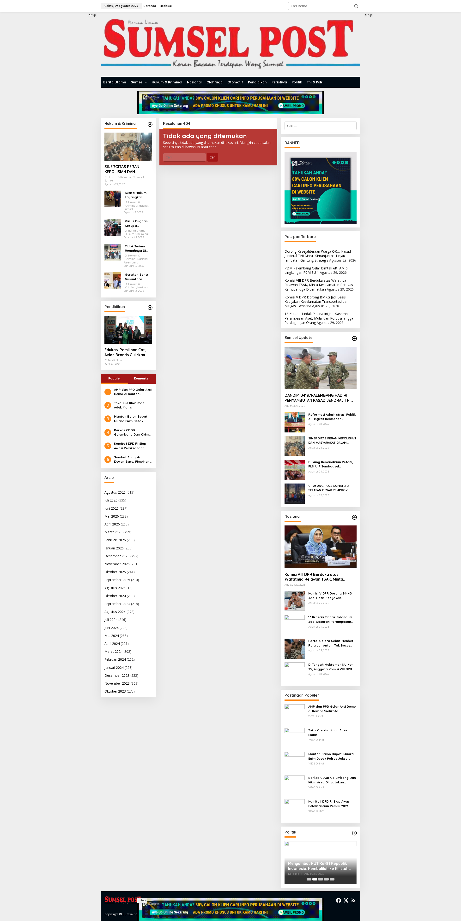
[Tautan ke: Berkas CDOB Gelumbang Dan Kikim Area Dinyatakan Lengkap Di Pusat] (295, 785)
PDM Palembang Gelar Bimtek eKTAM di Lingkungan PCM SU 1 (316, 270)
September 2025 (117, 579)
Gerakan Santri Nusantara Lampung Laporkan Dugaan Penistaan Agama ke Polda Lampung (138, 277)
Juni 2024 (111, 627)
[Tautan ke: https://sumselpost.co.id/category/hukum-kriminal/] (150, 124)
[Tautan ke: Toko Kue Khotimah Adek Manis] (295, 737)
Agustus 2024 (115, 611)
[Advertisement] (82, 85)
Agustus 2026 (115, 492)
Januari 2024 (114, 667)
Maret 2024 (113, 651)
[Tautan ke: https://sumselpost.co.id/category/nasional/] (354, 517)
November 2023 (117, 683)
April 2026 (112, 524)
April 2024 (112, 643)
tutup (92, 15)
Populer (114, 378)
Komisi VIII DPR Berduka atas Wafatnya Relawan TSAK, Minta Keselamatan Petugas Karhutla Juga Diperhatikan (319, 284)
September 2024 (117, 603)
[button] (356, 6)
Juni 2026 (111, 508)
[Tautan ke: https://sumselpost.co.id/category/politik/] (354, 833)
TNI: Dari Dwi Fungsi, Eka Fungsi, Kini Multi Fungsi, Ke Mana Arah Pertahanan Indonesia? (317, 866)
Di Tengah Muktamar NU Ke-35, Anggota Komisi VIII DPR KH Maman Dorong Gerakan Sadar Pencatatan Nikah (330, 667)
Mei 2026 (111, 516)
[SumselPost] (230, 44)
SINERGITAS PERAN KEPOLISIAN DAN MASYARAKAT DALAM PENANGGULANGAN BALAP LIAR (123, 169)
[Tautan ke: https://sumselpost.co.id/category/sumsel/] (354, 338)
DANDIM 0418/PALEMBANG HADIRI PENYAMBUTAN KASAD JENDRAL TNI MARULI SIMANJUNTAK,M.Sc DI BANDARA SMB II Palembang (318, 398)
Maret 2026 (113, 532)
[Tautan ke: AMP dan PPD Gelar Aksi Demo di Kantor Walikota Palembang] (295, 714)
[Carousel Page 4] (326, 879)
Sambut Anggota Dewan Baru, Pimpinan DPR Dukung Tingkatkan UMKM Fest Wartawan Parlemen (133, 459)
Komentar (142, 378)
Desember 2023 (116, 675)
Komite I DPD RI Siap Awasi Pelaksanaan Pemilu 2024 (130, 446)
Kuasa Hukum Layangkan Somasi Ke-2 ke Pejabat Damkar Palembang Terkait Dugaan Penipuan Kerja (138, 195)
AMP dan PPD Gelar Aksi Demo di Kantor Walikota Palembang (133, 392)
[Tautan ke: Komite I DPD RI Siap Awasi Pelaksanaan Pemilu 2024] (295, 809)
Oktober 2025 (115, 572)
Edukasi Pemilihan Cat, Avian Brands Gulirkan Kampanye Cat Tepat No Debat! (127, 352)
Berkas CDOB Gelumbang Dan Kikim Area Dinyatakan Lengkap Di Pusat (131, 432)
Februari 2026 (115, 540)
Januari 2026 (114, 548)
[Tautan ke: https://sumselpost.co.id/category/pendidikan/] (150, 307)
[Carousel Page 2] (314, 879)
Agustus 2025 (115, 588)
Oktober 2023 (115, 691)
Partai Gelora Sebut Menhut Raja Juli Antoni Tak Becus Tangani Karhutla (330, 643)
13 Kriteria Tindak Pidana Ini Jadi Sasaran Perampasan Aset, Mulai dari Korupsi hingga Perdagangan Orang (319, 318)
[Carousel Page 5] (332, 879)
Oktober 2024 (115, 596)
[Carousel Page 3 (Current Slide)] (320, 879)
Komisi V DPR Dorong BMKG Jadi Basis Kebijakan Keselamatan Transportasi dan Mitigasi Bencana (316, 301)
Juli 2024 (110, 619)
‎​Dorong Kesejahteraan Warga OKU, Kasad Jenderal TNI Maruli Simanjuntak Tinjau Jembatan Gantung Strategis (318, 255)
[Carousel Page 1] (309, 879)
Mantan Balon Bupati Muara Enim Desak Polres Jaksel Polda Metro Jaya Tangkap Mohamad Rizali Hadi (131, 418)
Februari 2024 (115, 659)
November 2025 (117, 564)
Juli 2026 (110, 500)
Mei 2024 (111, 635)
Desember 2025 (116, 556)
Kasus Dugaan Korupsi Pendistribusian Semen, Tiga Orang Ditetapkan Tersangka (137, 223)
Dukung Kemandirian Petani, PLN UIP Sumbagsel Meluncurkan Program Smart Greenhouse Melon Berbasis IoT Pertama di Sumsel (331, 464)
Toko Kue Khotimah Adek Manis (129, 405)
